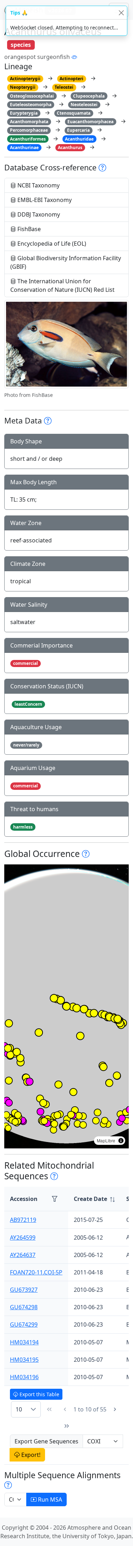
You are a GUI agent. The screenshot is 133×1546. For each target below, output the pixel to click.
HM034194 (24, 1342)
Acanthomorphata (29, 122)
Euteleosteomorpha (30, 105)
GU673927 (24, 1290)
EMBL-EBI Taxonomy (44, 200)
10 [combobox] (19, 1409)
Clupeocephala (89, 96)
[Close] (121, 12)
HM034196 (24, 1377)
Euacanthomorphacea (90, 122)
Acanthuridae (79, 139)
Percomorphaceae (29, 130)
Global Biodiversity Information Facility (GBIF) (65, 262)
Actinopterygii (25, 79)
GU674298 (24, 1307)
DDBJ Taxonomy (38, 214)
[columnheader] (94, 1199)
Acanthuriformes (28, 139)
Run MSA (49, 1499)
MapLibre (106, 1140)
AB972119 (23, 1220)
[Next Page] (115, 1409)
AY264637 (22, 1255)
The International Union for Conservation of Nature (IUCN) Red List (62, 285)
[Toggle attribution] (121, 1140)
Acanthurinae (24, 147)
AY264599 (22, 1237)
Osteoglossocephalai (32, 96)
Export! (30, 1455)
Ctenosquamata (73, 113)
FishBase (28, 229)
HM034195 (24, 1360)
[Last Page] (67, 1426)
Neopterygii (22, 87)
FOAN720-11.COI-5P (36, 1272)
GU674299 (24, 1324)
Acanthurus (70, 147)
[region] (66, 1006)
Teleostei (64, 87)
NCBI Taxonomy (38, 185)
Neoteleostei (84, 105)
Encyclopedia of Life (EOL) (51, 243)
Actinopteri (71, 79)
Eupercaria (78, 130)
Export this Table (38, 1394)
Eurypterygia (24, 113)
